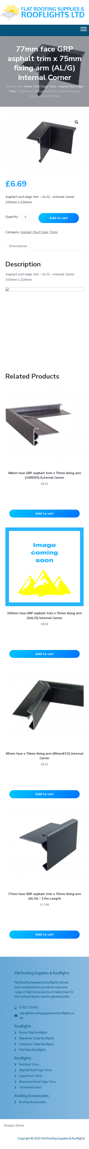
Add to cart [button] (44, 513)
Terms (20, 1125)
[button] (76, 122)
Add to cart (58, 218)
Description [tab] (18, 246)
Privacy (9, 1125)
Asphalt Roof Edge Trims (39, 232)
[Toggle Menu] (83, 30)
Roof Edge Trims (45, 86)
